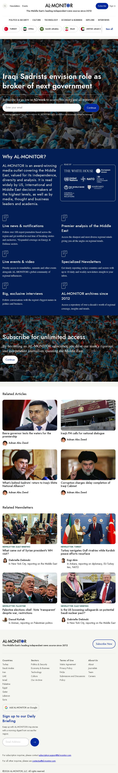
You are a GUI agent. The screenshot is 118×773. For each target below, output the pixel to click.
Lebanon (6, 695)
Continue (10, 359)
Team (90, 672)
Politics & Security (19, 20)
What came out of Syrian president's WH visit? (27, 552)
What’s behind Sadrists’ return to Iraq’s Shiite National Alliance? (29, 484)
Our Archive (36, 680)
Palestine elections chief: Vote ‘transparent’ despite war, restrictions (29, 611)
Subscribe (102, 6)
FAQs (62, 672)
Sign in (113, 6)
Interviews (103, 20)
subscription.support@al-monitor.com (55, 755)
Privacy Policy (66, 668)
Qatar (5, 691)
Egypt (4, 687)
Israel (4, 680)
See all (109, 28)
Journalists (92, 668)
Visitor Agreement (68, 664)
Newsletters (15, 6)
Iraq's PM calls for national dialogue (82, 433)
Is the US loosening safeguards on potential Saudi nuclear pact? (87, 611)
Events (25, 6)
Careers (91, 676)
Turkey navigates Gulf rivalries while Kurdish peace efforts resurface (88, 552)
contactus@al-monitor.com (44, 760)
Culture (36, 20)
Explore (90, 20)
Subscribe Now (104, 644)
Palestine (6, 684)
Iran (4, 672)
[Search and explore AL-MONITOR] (4, 6)
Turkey (5, 664)
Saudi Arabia (8, 668)
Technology (51, 20)
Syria (4, 699)
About (91, 664)
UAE (4, 676)
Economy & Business (71, 20)
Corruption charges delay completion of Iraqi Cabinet (85, 484)
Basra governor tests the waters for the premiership (26, 435)
